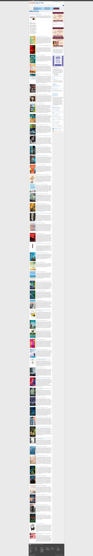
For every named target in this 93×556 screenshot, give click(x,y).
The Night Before (38, 407)
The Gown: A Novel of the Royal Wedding (42, 213)
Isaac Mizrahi (49, 243)
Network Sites (47, 547)
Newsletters (41, 547)
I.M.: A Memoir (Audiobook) (40, 243)
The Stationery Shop (39, 475)
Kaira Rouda (44, 155)
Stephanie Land (40, 310)
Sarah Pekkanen (47, 45)
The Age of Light (38, 36)
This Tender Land (38, 494)
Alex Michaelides (43, 455)
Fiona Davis (43, 84)
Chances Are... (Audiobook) (40, 73)
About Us (58, 548)
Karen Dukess (43, 271)
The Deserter (37, 114)
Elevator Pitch (38, 124)
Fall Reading (41, 551)
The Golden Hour (38, 203)
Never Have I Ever (38, 397)
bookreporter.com (31, 547)
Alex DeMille (45, 114)
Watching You (38, 513)
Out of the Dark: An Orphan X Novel (41, 426)
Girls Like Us (38, 193)
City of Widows (54, 109)
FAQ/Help (52, 547)
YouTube (36, 550)
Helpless (53, 115)
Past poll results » (59, 26)
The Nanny (37, 367)
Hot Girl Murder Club (55, 116)
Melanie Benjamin (43, 320)
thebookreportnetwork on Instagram (58, 131)
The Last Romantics (38, 290)
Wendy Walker (42, 407)
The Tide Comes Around (55, 126)
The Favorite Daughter (39, 155)
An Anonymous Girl (39, 45)
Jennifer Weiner (42, 339)
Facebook (36, 548)
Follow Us (36, 547)
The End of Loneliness (39, 135)
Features (30, 550)
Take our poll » (54, 26)
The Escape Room (38, 146)
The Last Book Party (39, 271)
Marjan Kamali (43, 475)
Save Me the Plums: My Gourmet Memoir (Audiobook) (43, 437)
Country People (54, 110)
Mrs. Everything (38, 339)
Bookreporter (47, 548)
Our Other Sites (30, 0)
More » (53, 106)
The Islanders (38, 262)
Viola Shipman (44, 485)
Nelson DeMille (41, 114)
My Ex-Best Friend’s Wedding (40, 349)
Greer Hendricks (43, 45)
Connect (30, 552)
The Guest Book (38, 222)
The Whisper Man (38, 523)
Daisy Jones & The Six (39, 94)
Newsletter (31, 551)
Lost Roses (37, 300)
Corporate (58, 547)
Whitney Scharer (43, 36)
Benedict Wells (45, 135)
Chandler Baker (48, 533)
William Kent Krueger (43, 494)
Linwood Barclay (42, 124)
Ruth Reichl (40, 438)
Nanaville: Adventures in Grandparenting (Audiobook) (43, 358)
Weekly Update (41, 548)
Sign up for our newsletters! (57, 1)
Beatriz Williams (43, 203)
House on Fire (38, 233)
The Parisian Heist (55, 122)
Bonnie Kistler (42, 233)
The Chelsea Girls (38, 84)
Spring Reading (42, 550)
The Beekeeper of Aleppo (39, 64)
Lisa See (44, 252)
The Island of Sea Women (39, 252)
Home (30, 548)
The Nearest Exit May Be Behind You (41, 377)
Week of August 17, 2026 (55, 94)
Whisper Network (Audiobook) (40, 533)
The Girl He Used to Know (39, 174)
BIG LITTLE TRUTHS (55, 52)
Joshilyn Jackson (43, 397)
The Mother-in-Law (38, 329)
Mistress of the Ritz (38, 320)
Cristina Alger (41, 193)
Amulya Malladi (48, 377)
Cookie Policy (58, 550)
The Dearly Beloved (38, 103)
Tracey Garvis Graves (46, 174)
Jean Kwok (44, 446)
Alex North (43, 523)
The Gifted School (38, 164)
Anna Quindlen (39, 359)
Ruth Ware (43, 504)
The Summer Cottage (39, 485)
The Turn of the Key (39, 504)
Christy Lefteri (45, 64)
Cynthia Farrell (43, 359)
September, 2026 (55, 84)
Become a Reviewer (53, 548)
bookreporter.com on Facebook (57, 128)
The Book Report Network (37, 0)
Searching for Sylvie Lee (39, 446)
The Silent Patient (38, 455)
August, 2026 (54, 83)
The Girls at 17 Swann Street (40, 184)
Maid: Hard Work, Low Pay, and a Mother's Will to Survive (43, 310)
